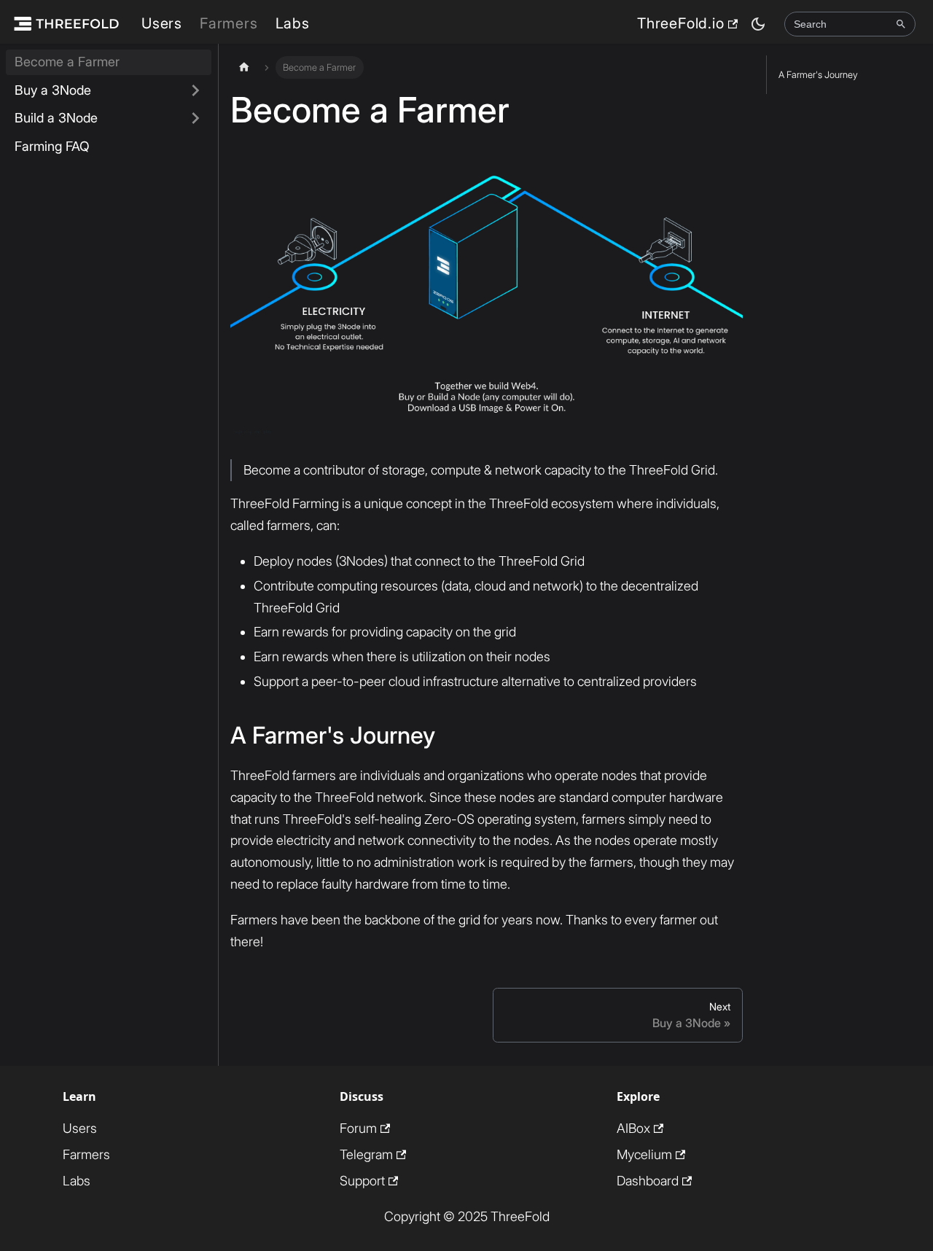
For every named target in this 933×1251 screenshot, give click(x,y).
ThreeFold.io (681, 23)
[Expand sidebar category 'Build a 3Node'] (195, 118)
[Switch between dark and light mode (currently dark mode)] (758, 24)
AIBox (633, 1128)
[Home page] (244, 67)
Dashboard (648, 1180)
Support (362, 1180)
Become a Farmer (67, 61)
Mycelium (644, 1154)
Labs (293, 23)
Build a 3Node (56, 117)
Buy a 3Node (53, 90)
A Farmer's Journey (818, 74)
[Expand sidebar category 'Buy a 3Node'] (195, 91)
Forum (358, 1128)
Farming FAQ (52, 146)
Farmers (229, 23)
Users (161, 23)
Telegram (366, 1154)
